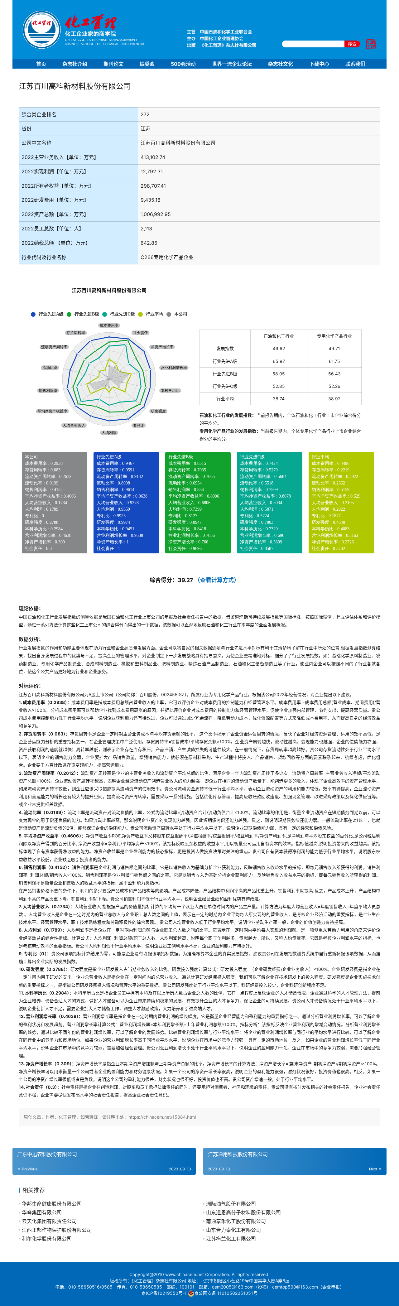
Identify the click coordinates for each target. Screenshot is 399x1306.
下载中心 (319, 64)
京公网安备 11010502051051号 (225, 1293)
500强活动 (183, 64)
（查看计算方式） (217, 580)
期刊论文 (113, 64)
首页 (41, 64)
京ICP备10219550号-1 (164, 1293)
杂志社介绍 (74, 64)
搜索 (352, 43)
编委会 (147, 64)
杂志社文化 (280, 64)
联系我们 (355, 64)
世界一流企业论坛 (232, 64)
